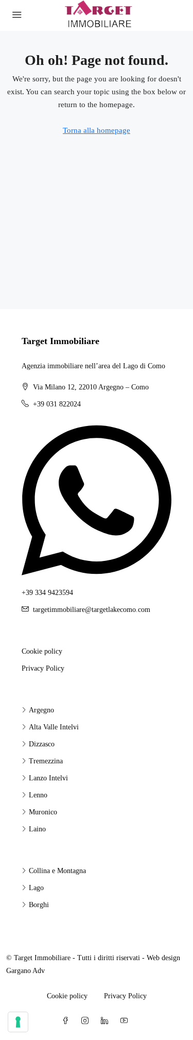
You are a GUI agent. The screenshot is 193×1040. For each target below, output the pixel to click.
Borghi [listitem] (39, 905)
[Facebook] (67, 1021)
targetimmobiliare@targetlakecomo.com (91, 609)
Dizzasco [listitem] (42, 744)
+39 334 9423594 (47, 592)
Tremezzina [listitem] (46, 761)
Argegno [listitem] (41, 710)
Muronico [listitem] (43, 812)
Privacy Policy (43, 668)
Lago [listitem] (36, 888)
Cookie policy (42, 651)
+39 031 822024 (57, 404)
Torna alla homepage (96, 130)
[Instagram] (87, 1021)
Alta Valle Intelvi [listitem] (54, 727)
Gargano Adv (25, 971)
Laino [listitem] (37, 829)
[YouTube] (126, 1021)
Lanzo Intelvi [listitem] (48, 778)
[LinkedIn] (106, 1021)
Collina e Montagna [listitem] (57, 871)
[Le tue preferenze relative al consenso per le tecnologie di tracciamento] (18, 1022)
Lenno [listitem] (38, 795)
